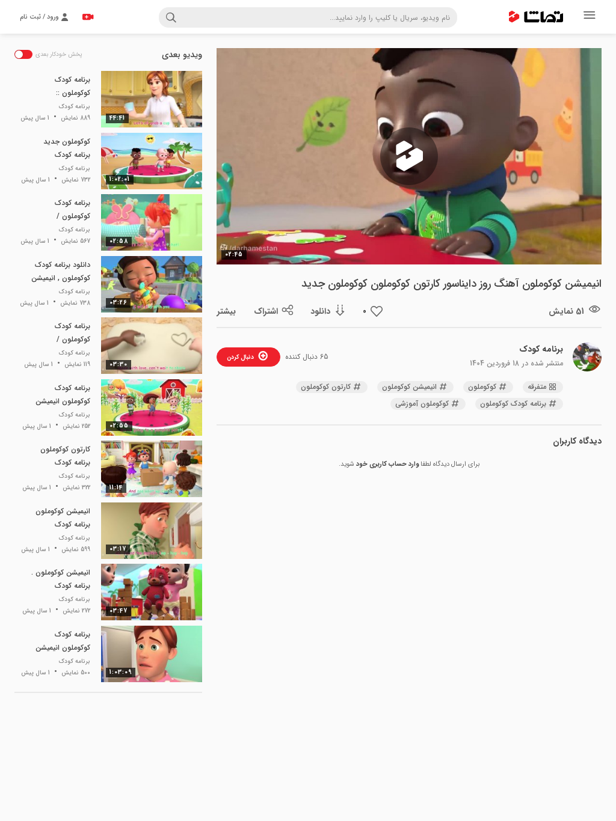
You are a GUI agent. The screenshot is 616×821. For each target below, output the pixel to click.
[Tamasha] (536, 16)
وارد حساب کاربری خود (387, 464)
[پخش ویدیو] (409, 156)
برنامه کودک (541, 349)
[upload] (87, 16)
